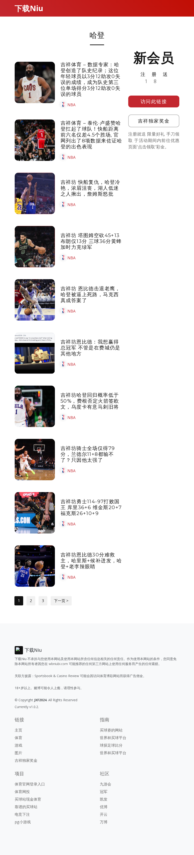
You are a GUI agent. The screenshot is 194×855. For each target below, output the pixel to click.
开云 (103, 814)
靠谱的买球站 (26, 806)
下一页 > (61, 600)
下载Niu (29, 8)
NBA (71, 104)
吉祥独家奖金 (154, 121)
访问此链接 (154, 101)
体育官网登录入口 (30, 784)
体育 (18, 737)
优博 (103, 806)
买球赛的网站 (111, 730)
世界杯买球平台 (113, 737)
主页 (18, 730)
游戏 (18, 745)
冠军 (103, 791)
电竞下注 (22, 814)
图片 (18, 752)
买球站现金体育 (28, 799)
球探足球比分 (111, 745)
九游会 (105, 784)
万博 (103, 821)
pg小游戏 (23, 821)
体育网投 (22, 791)
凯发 (103, 799)
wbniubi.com (58, 663)
